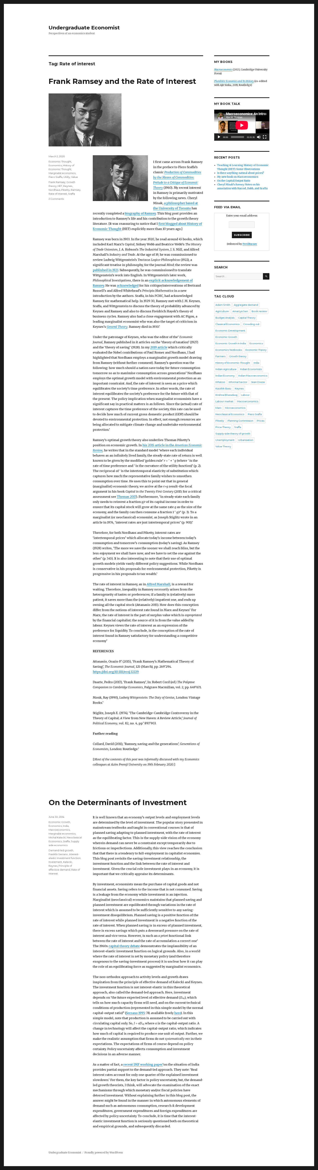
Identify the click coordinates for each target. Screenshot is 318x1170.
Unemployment (224, 439)
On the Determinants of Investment (118, 802)
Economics (55, 165)
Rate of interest (58, 193)
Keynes (67, 185)
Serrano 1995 (135, 1013)
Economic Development (230, 330)
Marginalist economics (62, 173)
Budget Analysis (224, 317)
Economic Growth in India (230, 343)
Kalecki (67, 861)
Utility (66, 176)
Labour (245, 394)
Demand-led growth (61, 850)
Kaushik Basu (223, 388)
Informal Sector (238, 382)
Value (74, 176)
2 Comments (56, 198)
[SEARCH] (266, 276)
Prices (260, 420)
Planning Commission (240, 420)
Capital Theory (246, 317)
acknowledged (128, 285)
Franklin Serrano (58, 854)
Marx (218, 407)
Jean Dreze (258, 382)
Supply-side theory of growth (232, 433)
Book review (259, 311)
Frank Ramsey (57, 182)
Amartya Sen (240, 311)
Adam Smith (222, 304)
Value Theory (223, 446)
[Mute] (259, 137)
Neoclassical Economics (229, 414)
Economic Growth (59, 822)
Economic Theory (255, 349)
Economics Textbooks (228, 349)
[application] (241, 125)
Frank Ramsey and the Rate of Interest (122, 81)
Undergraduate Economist (84, 27)
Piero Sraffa (55, 176)
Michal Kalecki (57, 837)
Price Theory (223, 427)
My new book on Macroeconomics (237, 176)
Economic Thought (60, 161)
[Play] (219, 137)
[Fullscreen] (264, 137)
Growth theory (237, 356)
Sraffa (71, 193)
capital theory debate (124, 946)
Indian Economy (225, 375)
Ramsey (75, 189)
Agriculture (222, 311)
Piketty (65, 189)
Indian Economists (251, 369)
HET (60, 185)
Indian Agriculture (225, 369)
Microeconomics (235, 407)
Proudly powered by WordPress (103, 1152)
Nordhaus (54, 189)
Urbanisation (245, 439)
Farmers (220, 356)
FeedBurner (250, 244)
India (66, 825)
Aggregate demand (246, 304)
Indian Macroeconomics (252, 375)
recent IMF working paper (143, 1064)
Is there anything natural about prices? (240, 173)
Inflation (220, 382)
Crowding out (251, 324)
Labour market (224, 401)
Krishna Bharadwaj (226, 394)
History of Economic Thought (232, 362)
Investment (55, 861)
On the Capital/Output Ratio (233, 180)
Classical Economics (227, 324)
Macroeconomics (59, 829)
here (177, 1013)
